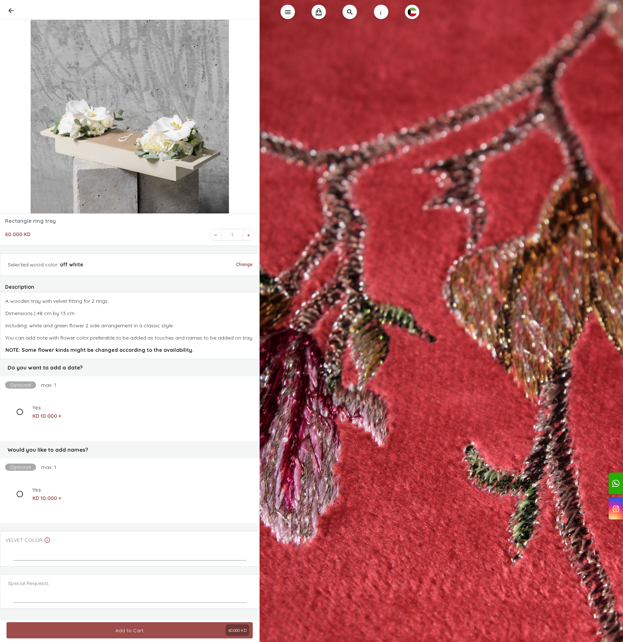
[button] (130, 367)
